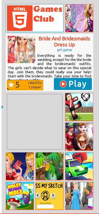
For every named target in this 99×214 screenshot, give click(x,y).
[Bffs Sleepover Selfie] (79, 137)
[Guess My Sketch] (49, 196)
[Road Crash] (79, 166)
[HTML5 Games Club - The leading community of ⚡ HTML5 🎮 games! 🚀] (35, 18)
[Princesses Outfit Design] (79, 18)
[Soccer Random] (79, 107)
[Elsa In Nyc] (79, 196)
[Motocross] (49, 166)
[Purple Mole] (20, 196)
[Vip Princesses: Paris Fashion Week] (20, 166)
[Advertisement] (34, 121)
